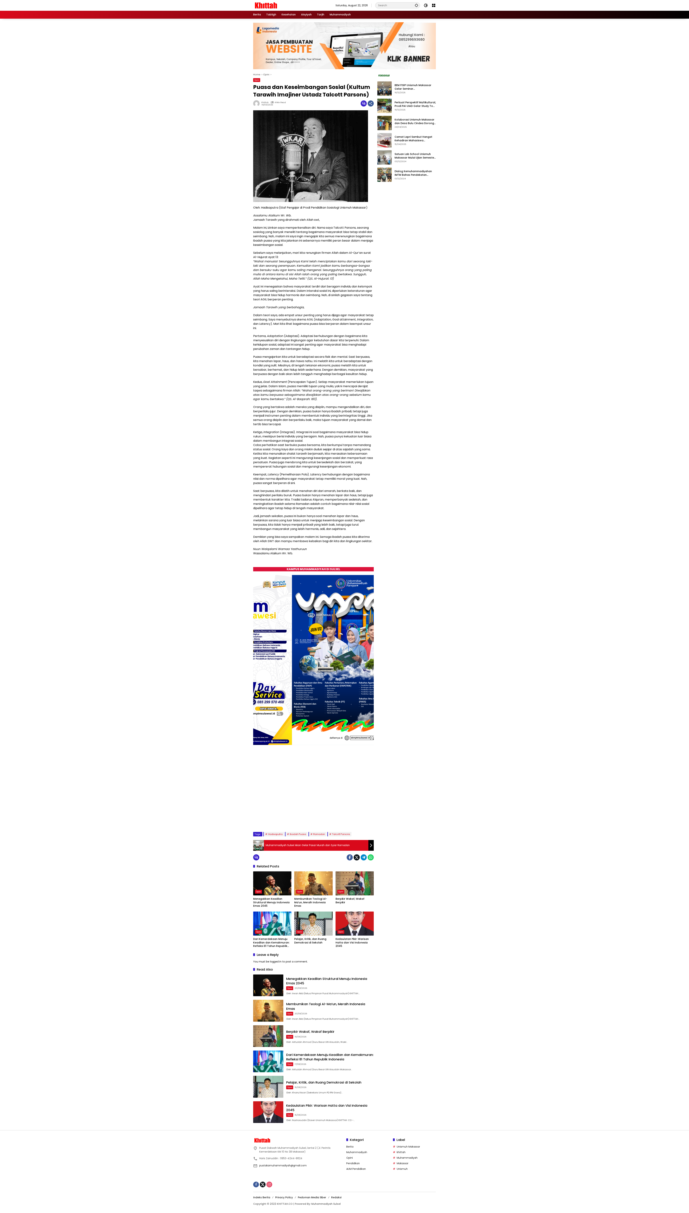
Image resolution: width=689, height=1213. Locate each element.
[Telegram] (364, 857)
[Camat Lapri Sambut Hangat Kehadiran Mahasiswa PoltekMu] (384, 140)
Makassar (402, 1163)
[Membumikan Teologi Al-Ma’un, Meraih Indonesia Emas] (313, 883)
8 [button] (295, 820)
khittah (265, 102)
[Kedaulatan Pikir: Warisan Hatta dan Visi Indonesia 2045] (355, 924)
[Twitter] (357, 857)
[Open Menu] (434, 5)
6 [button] (285, 820)
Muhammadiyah (356, 1152)
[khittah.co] (284, 5)
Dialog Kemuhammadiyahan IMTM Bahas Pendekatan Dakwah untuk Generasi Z (413, 173)
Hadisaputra (275, 834)
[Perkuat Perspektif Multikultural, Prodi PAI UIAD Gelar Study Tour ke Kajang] (384, 106)
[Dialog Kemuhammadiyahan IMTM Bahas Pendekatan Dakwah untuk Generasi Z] (384, 174)
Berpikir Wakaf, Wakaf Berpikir (350, 900)
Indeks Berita (261, 1197)
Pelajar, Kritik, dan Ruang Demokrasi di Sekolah (310, 940)
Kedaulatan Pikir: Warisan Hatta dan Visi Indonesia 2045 (352, 942)
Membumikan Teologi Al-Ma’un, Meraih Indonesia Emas (310, 902)
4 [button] (275, 820)
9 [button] (300, 820)
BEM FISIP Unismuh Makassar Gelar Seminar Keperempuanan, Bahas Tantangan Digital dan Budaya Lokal (415, 87)
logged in (276, 961)
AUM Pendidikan (356, 1169)
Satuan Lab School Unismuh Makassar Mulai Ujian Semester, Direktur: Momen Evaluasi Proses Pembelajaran (415, 156)
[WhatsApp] (371, 857)
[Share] (371, 103)
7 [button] (290, 820)
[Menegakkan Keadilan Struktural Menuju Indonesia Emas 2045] (272, 883)
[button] (416, 5)
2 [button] (266, 820)
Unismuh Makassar (408, 1146)
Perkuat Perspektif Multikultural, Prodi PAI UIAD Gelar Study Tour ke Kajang (415, 104)
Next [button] (367, 821)
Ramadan (319, 834)
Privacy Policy (284, 1197)
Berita (349, 1146)
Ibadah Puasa (298, 834)
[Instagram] (269, 1184)
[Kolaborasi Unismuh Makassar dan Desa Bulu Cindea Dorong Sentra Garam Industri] (384, 123)
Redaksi (336, 1197)
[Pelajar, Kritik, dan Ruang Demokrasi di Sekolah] (313, 924)
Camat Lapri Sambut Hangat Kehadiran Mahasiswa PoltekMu (413, 138)
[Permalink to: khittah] (257, 103)
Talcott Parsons (341, 834)
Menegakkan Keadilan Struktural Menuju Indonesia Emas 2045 (271, 902)
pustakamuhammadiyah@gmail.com (283, 1165)
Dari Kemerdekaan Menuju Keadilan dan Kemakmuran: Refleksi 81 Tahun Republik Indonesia (271, 942)
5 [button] (280, 820)
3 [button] (270, 820)
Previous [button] (359, 821)
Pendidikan (353, 1163)
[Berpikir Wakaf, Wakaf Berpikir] (355, 883)
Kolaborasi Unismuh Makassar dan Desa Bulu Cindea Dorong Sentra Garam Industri (414, 121)
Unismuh (402, 1169)
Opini (256, 80)
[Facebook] (350, 857)
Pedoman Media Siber (312, 1197)
